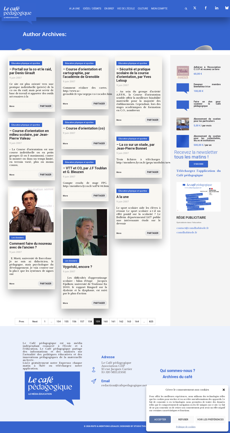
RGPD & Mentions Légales (105, 426)
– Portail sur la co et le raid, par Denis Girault (30, 71)
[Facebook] (205, 8)
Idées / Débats (92, 8)
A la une (74, 8)
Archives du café (177, 377)
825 (151, 321)
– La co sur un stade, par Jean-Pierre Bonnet (135, 146)
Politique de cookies (186, 427)
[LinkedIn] (216, 8)
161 (113, 321)
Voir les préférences (210, 419)
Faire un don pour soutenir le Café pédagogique (207, 103)
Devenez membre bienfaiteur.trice (207, 85)
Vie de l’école (126, 8)
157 (82, 321)
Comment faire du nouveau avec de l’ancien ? (30, 245)
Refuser (183, 419)
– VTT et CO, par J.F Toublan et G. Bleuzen (85, 170)
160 (105, 321)
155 (66, 321)
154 (58, 321)
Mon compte (159, 8)
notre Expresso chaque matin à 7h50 (52, 364)
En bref (109, 8)
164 (137, 321)
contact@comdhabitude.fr (192, 228)
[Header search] (186, 8)
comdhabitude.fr (186, 232)
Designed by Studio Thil (133, 426)
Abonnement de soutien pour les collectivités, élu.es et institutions (207, 138)
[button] (223, 389)
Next (35, 321)
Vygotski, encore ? (77, 267)
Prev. (21, 321)
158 (90, 321)
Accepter (160, 419)
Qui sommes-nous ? (177, 370)
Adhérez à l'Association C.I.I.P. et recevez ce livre (207, 68)
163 (129, 321)
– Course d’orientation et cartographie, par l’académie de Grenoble (82, 73)
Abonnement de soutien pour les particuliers (207, 120)
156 (74, 321)
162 (121, 321)
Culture (143, 8)
